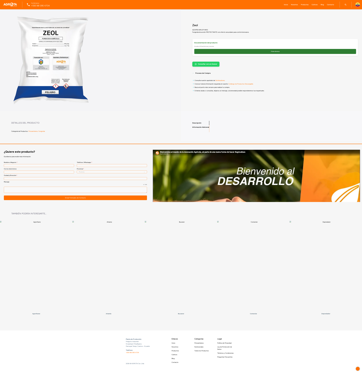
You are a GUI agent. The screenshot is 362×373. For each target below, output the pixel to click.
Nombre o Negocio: (10, 162)
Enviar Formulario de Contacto (75, 198)
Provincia (80, 169)
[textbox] (110, 172)
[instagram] (131, 358)
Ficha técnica (275, 51)
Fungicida (41, 131)
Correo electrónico (10, 169)
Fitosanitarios (33, 131)
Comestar (253, 314)
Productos (305, 5)
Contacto (330, 5)
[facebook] (127, 358)
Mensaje (6, 182)
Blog (322, 5)
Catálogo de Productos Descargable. (240, 84)
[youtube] (138, 358)
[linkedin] (134, 358)
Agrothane (36, 314)
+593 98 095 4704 (132, 352)
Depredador (325, 314)
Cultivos (315, 5)
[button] (345, 4)
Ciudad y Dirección (10, 175)
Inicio (286, 5)
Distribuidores (220, 80)
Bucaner (181, 314)
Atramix (108, 314)
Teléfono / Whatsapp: (84, 162)
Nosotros (294, 5)
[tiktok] (142, 358)
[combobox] (112, 171)
